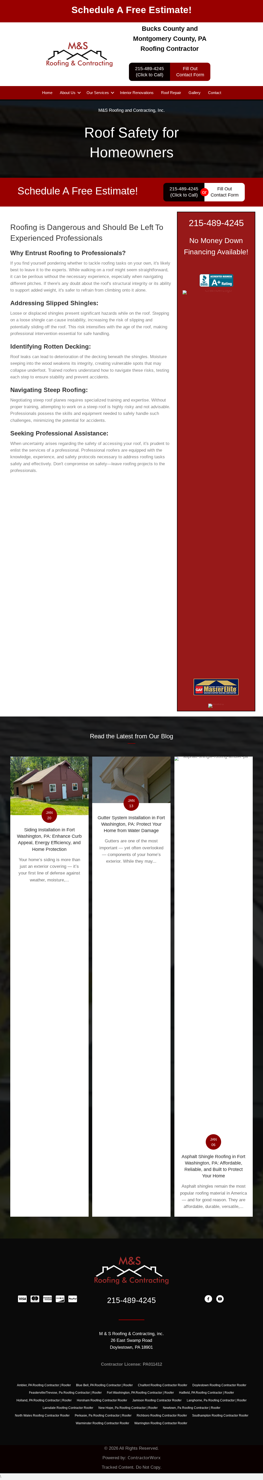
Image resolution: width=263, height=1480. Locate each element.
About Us (68, 92)
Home (47, 92)
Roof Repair (171, 92)
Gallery (195, 92)
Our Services (98, 92)
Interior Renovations (137, 92)
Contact (214, 92)
